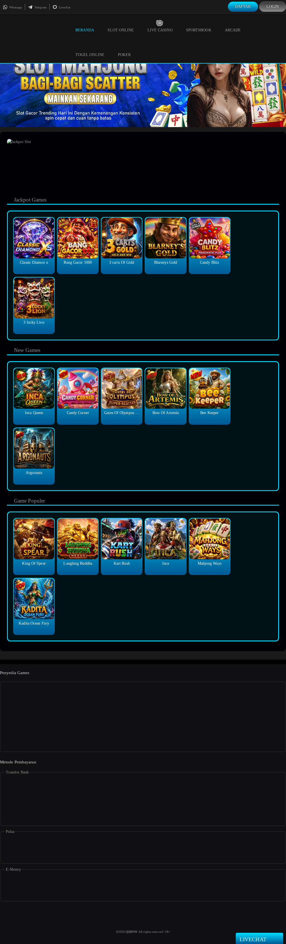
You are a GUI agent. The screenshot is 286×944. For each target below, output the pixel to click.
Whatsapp (15, 7)
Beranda (84, 30)
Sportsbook (198, 30)
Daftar (243, 6)
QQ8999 (131, 931)
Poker (124, 55)
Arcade (233, 30)
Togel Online (89, 55)
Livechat (64, 7)
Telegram (40, 7)
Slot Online (121, 30)
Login (272, 6)
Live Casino (160, 30)
